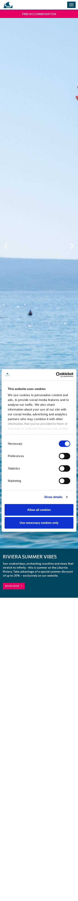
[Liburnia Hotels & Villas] (8, 5)
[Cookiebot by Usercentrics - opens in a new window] (56, 374)
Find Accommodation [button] (39, 14)
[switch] (64, 456)
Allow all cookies (39, 509)
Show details (53, 497)
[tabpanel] (39, 306)
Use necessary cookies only (39, 522)
